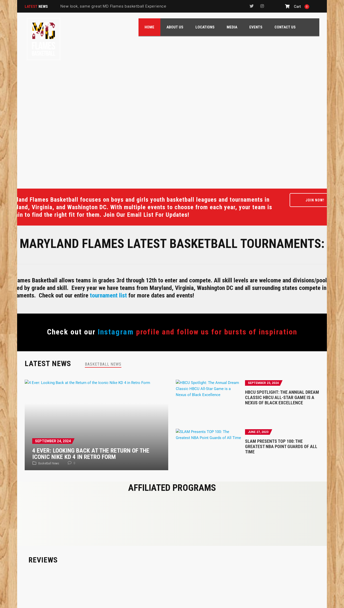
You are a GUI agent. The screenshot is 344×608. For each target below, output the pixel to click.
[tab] (103, 364)
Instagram (116, 331)
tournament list (108, 295)
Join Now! (314, 200)
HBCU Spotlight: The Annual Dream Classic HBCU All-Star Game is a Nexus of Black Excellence (282, 397)
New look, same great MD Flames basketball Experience (113, 6)
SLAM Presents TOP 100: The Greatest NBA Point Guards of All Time (281, 446)
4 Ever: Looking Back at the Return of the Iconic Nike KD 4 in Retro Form (90, 453)
